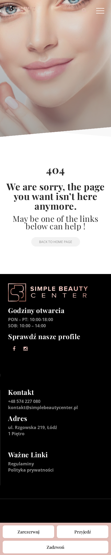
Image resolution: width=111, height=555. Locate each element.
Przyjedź (82, 532)
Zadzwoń (55, 547)
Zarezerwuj (28, 532)
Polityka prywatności (31, 470)
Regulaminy (21, 464)
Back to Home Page (55, 242)
